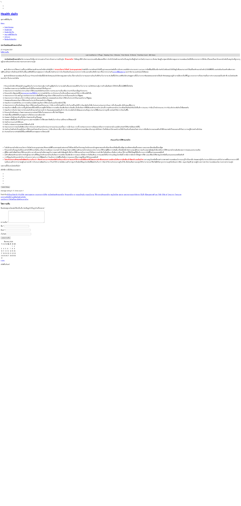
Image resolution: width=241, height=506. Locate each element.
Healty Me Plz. (9, 32)
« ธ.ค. (3, 260)
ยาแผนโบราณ (89, 195)
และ (156, 195)
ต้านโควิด (21, 195)
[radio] (122, 174)
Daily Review (9, 27)
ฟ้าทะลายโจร (19, 160)
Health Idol (8, 30)
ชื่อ (2, 226)
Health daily (9, 13)
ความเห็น (4, 222)
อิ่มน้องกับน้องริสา (10, 39)
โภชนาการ (171, 195)
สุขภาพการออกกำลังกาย (132, 195)
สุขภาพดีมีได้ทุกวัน (11, 34)
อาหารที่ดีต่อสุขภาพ (119, 72)
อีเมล (3, 230)
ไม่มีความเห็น (5, 52)
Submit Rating (5, 187)
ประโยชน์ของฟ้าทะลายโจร (56, 195)
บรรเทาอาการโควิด (41, 195)
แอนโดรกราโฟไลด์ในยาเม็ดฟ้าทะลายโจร (14, 199)
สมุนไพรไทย (114, 195)
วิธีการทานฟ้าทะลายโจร (102, 195)
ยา (74, 195)
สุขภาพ (121, 195)
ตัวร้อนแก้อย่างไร (12, 195)
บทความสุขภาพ (29, 195)
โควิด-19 (164, 195)
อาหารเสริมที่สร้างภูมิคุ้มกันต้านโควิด (13, 197)
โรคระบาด (178, 195)
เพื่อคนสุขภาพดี (149, 195)
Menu (2, 23)
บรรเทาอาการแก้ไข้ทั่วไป (29, 93)
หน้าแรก (7, 37)
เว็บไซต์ (3, 234)
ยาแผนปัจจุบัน (80, 195)
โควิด (159, 195)
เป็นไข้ (142, 195)
